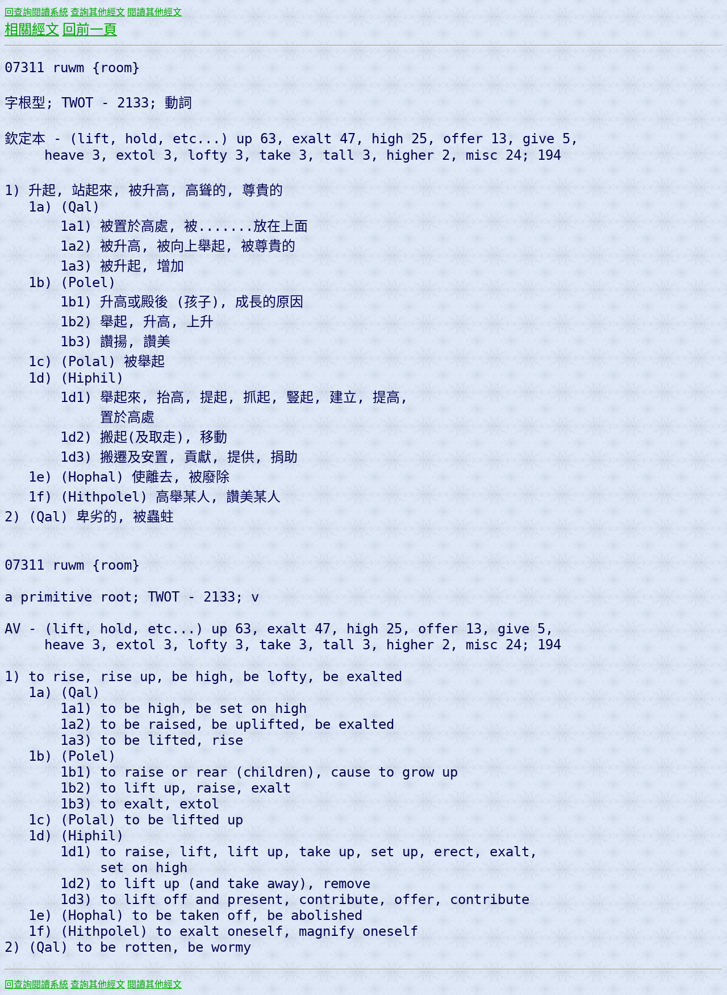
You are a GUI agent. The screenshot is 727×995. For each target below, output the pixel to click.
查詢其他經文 (97, 12)
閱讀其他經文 (154, 12)
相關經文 (32, 29)
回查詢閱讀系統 (36, 12)
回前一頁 (89, 29)
